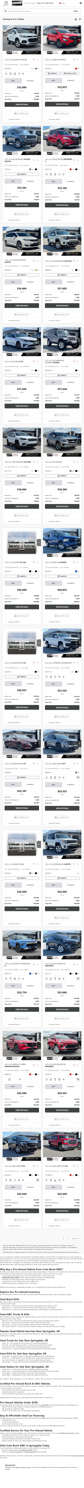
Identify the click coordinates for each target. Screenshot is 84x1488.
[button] (39, 39)
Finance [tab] (30, 81)
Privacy (28, 1467)
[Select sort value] (79, 19)
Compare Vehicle (14, 119)
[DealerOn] (10, 1465)
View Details (22, 104)
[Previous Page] (63, 1238)
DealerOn (18, 1467)
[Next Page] (67, 1238)
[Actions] (37, 59)
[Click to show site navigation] (81, 3)
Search (76, 11)
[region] (22, 96)
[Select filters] (75, 19)
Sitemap (24, 1467)
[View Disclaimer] (23, 73)
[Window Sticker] (78, 777)
